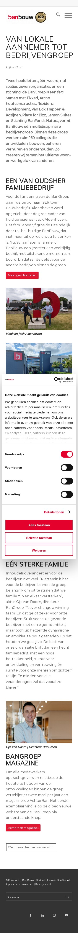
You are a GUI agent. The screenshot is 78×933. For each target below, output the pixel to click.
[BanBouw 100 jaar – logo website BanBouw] (32, 15)
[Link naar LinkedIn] (42, 915)
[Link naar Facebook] (30, 915)
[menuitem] (56, 15)
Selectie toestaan (39, 537)
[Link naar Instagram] (54, 915)
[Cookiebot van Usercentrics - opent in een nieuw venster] (55, 380)
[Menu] (66, 15)
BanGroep (63, 880)
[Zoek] (56, 15)
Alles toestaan (39, 525)
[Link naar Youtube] (66, 915)
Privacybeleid (43, 884)
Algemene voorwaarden (19, 884)
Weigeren (39, 550)
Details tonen (54, 512)
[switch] (67, 467)
